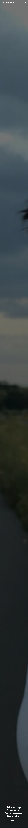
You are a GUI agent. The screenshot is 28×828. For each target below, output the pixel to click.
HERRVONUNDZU (8, 3)
